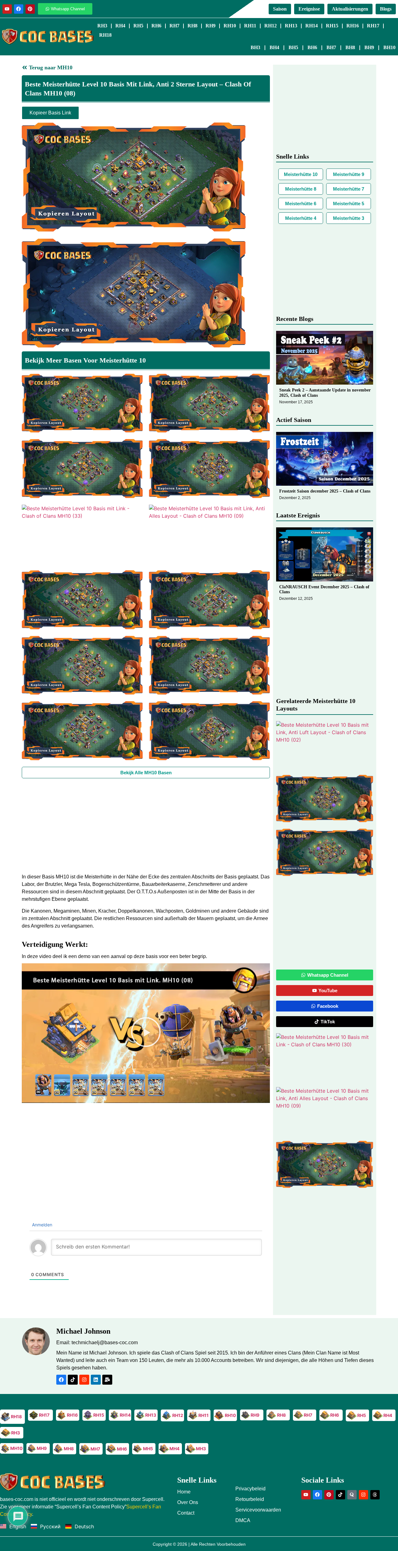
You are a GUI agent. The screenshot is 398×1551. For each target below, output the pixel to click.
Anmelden (41, 1224)
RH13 (291, 25)
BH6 (312, 47)
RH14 (311, 25)
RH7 (174, 25)
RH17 (373, 25)
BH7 (331, 47)
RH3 (102, 25)
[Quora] (352, 1494)
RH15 (332, 25)
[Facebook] (18, 9)
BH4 (274, 47)
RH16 (352, 25)
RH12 (270, 25)
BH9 (369, 47)
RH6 (156, 25)
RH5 (138, 25)
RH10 (230, 25)
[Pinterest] (30, 9)
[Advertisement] (146, 824)
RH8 (192, 25)
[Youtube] (7, 9)
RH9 (210, 25)
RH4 (120, 25)
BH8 (350, 47)
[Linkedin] (96, 1380)
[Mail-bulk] (107, 1380)
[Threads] (375, 1494)
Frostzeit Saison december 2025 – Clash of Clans (324, 491)
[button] (145, 1032)
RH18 (105, 35)
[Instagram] (84, 1380)
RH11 (250, 25)
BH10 (389, 47)
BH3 (255, 47)
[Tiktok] (73, 1380)
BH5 (293, 47)
